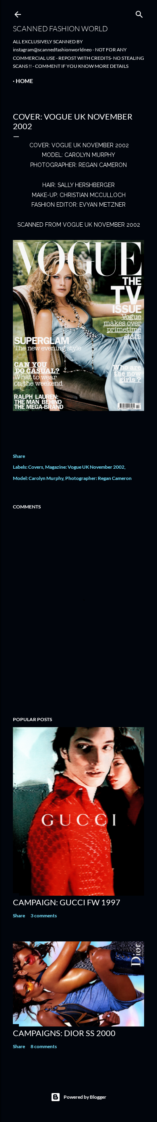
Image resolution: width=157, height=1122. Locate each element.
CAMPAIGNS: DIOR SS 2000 (64, 1033)
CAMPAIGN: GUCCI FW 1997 (66, 902)
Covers (35, 467)
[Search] (139, 12)
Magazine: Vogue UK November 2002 (84, 467)
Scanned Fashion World (60, 28)
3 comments (44, 916)
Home (24, 80)
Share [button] (19, 456)
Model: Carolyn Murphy (38, 478)
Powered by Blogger (85, 1097)
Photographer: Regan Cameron (98, 478)
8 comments (44, 1046)
